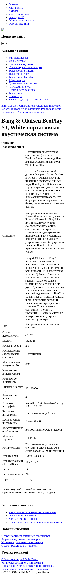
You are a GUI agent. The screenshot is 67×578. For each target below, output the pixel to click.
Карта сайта (16, 7)
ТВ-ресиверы (17, 80)
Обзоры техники (19, 23)
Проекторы (15, 96)
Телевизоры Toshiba (21, 76)
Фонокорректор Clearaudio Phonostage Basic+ (35, 108)
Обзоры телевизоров (21, 20)
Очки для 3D (16, 17)
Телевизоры (16, 93)
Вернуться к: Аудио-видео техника (22, 112)
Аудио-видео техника (22, 89)
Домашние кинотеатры (23, 83)
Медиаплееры (17, 60)
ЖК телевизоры (18, 57)
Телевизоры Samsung (21, 70)
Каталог (13, 10)
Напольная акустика (21, 64)
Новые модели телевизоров (25, 67)
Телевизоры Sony (19, 73)
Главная (13, 4)
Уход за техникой (19, 14)
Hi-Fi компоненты (20, 86)
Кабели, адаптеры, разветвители (28, 99)
